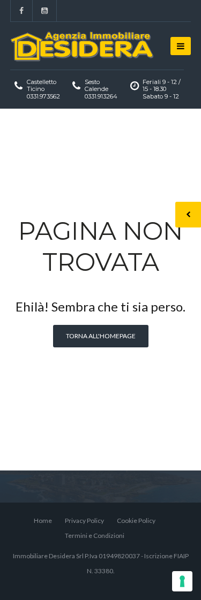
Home (43, 521)
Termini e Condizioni (94, 535)
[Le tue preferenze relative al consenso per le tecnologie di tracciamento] (182, 581)
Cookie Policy (136, 521)
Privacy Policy (84, 521)
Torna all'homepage (101, 336)
